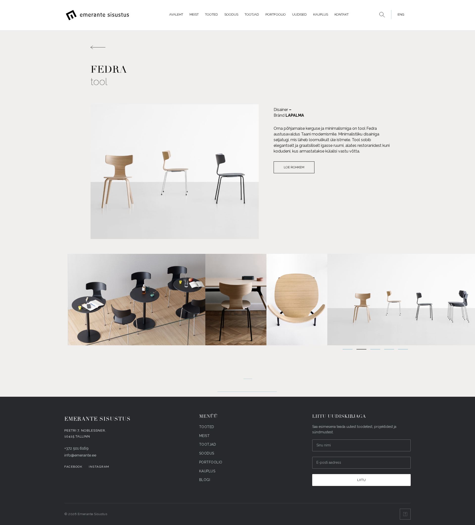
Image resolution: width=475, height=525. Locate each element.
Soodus (231, 14)
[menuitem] (399, 14)
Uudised (299, 14)
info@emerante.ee (80, 455)
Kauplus (320, 14)
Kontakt (341, 14)
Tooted (211, 14)
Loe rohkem (294, 167)
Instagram (99, 466)
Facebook (73, 466)
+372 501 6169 (76, 448)
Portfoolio (275, 14)
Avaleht (176, 14)
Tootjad (252, 14)
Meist (194, 14)
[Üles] (405, 514)
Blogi (204, 480)
